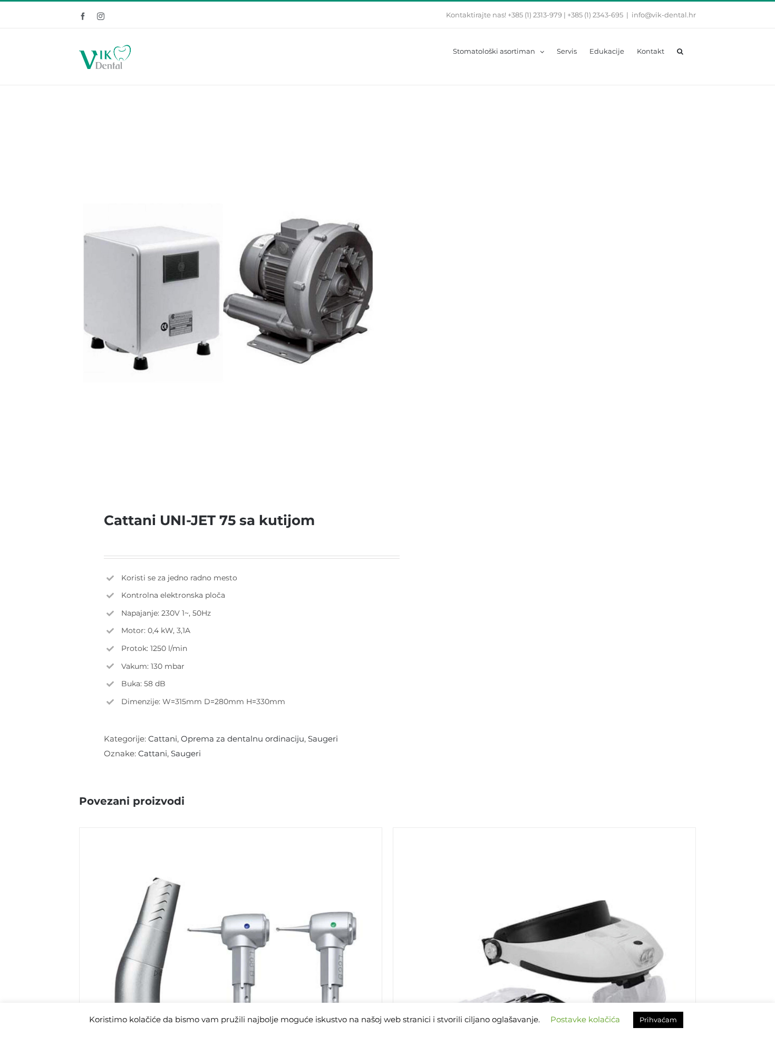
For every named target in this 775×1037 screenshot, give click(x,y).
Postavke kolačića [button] (585, 1019)
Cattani (162, 739)
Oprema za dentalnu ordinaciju (242, 739)
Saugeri (323, 739)
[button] (680, 50)
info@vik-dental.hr (664, 15)
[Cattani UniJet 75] (227, 293)
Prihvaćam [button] (658, 1019)
